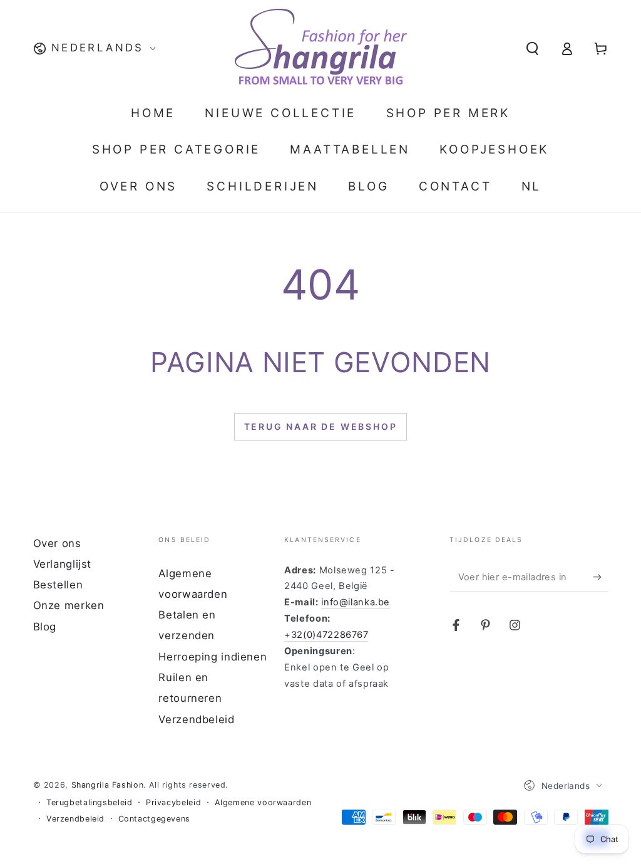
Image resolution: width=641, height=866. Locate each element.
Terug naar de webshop (320, 426)
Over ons (57, 543)
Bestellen (58, 584)
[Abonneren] (600, 577)
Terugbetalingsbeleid (89, 802)
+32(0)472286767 (326, 634)
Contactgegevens (154, 818)
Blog (45, 626)
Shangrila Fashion (107, 785)
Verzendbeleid (196, 719)
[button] (532, 48)
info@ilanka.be (355, 602)
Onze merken (69, 605)
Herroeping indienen (212, 656)
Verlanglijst (62, 564)
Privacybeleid (173, 802)
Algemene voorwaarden (263, 802)
